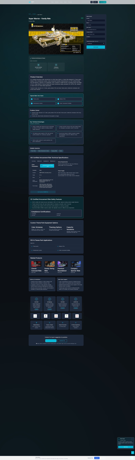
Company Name (90, 32)
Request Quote (50, 340)
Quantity (88, 36)
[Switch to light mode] (91, 2)
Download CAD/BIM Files (43, 191)
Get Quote (95, 47)
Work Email (89, 27)
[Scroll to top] (1, 453)
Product (88, 18)
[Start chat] (132, 452)
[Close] (132, 439)
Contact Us (62, 340)
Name (88, 22)
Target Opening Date (92, 41)
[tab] (33, 161)
